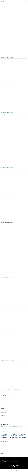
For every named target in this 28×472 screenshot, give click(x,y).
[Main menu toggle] (26, 1)
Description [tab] (2, 408)
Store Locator (4, 461)
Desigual (6, 389)
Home (1, 389)
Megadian (22, 470)
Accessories (3, 389)
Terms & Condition (4, 460)
